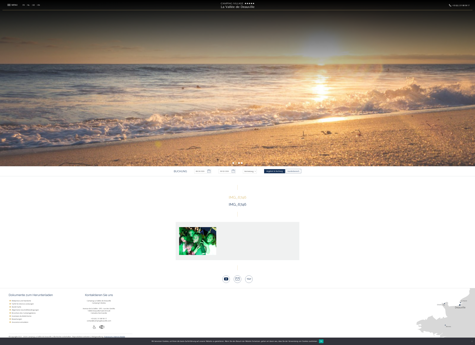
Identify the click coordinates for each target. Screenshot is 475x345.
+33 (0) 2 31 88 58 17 (99, 318)
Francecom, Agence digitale (114, 336)
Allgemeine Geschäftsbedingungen (25, 310)
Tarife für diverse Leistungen (23, 304)
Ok (321, 341)
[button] (13, 5)
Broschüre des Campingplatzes (24, 313)
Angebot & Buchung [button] (274, 171)
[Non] (472, 341)
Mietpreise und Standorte (21, 301)
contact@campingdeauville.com (99, 321)
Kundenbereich (293, 171)
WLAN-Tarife (16, 307)
